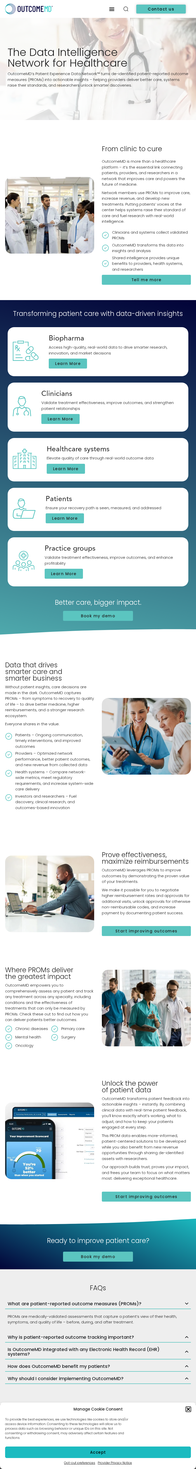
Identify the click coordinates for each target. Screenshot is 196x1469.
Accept (98, 1452)
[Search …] (126, 9)
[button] (188, 1409)
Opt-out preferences (79, 1463)
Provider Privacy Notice (115, 1463)
